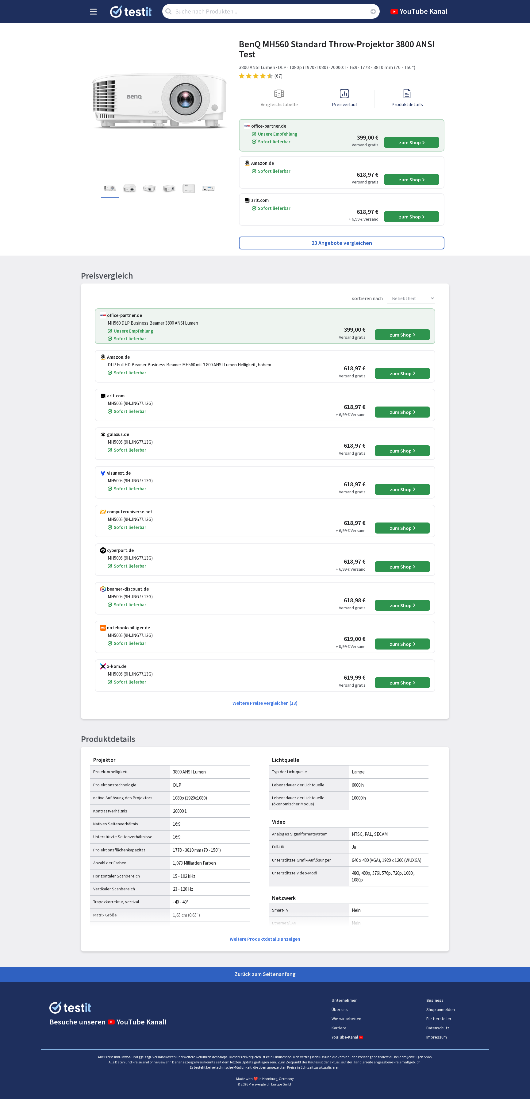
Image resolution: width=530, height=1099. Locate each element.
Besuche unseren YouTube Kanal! (108, 1022)
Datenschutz (437, 1028)
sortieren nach (367, 298)
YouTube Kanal (423, 11)
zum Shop (410, 142)
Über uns (340, 1009)
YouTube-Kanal (345, 1037)
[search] (373, 11)
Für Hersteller (438, 1018)
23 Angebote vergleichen (342, 242)
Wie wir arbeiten (346, 1018)
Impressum (436, 1037)
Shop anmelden (440, 1009)
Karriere (339, 1028)
